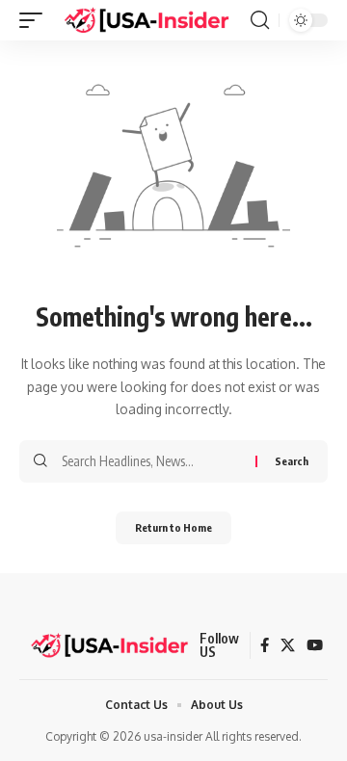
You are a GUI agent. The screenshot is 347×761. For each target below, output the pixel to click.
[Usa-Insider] (146, 20)
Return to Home (173, 527)
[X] (288, 645)
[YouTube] (315, 645)
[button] (35, 20)
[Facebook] (264, 645)
